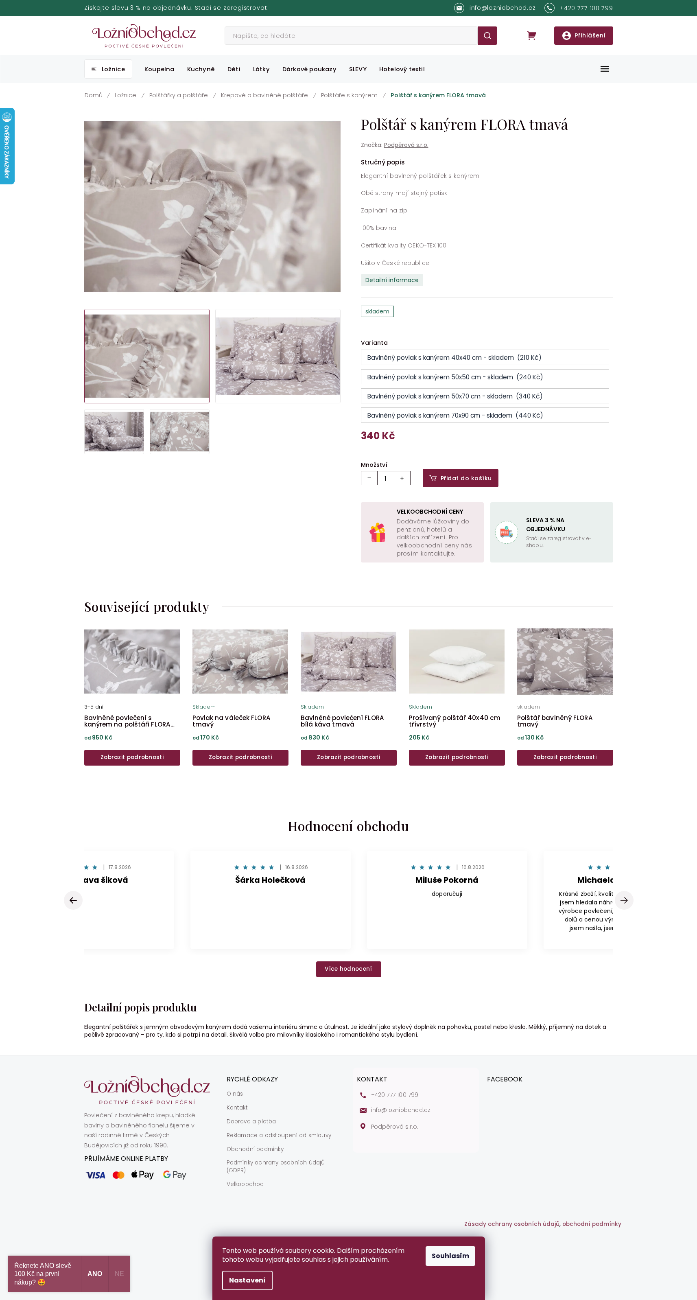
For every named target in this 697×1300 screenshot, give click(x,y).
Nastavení (247, 1280)
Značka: (394, 145)
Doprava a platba (251, 1121)
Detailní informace (392, 280)
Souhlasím (450, 1256)
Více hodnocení (348, 969)
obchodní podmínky (591, 1224)
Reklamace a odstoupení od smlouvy (279, 1135)
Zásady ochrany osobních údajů (511, 1224)
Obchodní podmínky (255, 1149)
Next (624, 900)
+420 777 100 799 (395, 1095)
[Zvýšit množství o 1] (402, 478)
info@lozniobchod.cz (401, 1110)
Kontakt (237, 1108)
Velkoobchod (245, 1184)
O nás (235, 1094)
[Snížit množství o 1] (369, 478)
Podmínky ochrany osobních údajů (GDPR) (276, 1166)
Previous (74, 900)
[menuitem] (108, 69)
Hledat (487, 35)
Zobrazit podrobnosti (132, 757)
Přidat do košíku (466, 478)
